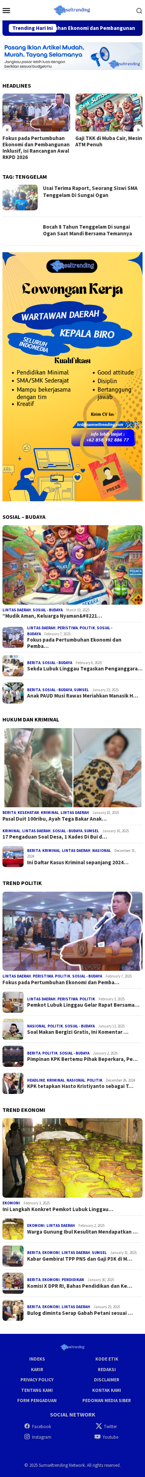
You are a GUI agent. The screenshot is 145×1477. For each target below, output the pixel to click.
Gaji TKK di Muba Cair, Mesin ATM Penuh (108, 141)
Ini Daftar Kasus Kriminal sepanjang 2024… (77, 862)
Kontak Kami (106, 1390)
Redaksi (107, 1370)
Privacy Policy (36, 1380)
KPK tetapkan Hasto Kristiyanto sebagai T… (80, 1086)
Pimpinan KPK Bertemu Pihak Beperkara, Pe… (82, 1059)
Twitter (110, 1427)
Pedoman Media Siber (106, 1400)
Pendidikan (73, 1279)
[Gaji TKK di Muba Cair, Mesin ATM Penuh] (109, 112)
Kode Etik (106, 1359)
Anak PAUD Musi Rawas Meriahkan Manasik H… (82, 696)
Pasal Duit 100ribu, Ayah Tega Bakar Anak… (54, 819)
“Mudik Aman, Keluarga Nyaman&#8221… (52, 616)
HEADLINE (36, 1080)
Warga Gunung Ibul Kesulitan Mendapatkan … (82, 1232)
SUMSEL (81, 689)
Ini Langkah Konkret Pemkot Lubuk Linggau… (57, 1209)
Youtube (110, 1437)
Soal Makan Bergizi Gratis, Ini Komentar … (77, 1032)
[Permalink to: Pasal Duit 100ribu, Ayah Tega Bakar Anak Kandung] (72, 768)
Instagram (41, 1437)
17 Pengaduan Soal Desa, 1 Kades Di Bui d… (54, 837)
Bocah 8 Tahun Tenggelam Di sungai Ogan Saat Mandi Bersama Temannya (87, 230)
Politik (87, 627)
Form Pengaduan (37, 1400)
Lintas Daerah (16, 609)
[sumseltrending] (72, 9)
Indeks (37, 1359)
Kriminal (50, 812)
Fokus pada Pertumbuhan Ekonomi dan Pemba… (74, 643)
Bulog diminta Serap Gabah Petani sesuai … (80, 1313)
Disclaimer (106, 1380)
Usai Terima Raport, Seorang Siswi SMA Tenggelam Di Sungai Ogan (90, 191)
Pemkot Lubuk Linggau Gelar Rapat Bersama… (83, 1005)
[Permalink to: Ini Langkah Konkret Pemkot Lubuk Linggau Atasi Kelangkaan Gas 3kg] (72, 1158)
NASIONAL (101, 850)
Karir (37, 1370)
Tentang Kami (37, 1390)
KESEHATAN (28, 812)
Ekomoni (11, 1203)
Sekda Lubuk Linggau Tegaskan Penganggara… (85, 669)
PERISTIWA (67, 627)
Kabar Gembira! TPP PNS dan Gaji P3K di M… (79, 1259)
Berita (33, 662)
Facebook (41, 1427)
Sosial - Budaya (48, 609)
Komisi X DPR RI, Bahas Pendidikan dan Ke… (79, 1286)
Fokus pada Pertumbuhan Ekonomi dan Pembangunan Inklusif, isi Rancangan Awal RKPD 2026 (36, 147)
